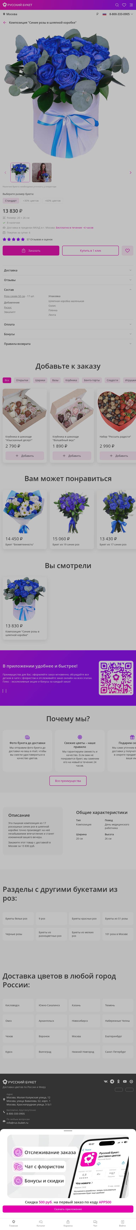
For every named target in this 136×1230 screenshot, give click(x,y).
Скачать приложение (68, 1209)
